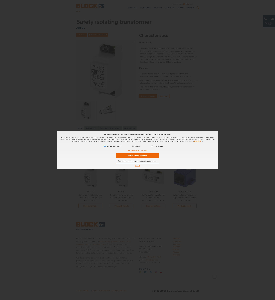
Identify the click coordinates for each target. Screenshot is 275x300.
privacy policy (197, 141)
